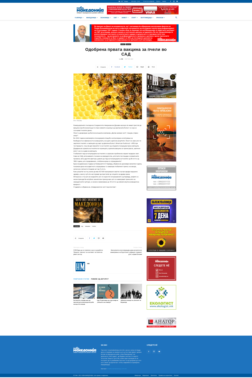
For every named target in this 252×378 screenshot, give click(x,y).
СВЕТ (115, 18)
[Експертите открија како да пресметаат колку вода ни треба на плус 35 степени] (84, 291)
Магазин (128, 44)
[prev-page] (74, 308)
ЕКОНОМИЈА (105, 18)
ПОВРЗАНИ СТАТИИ (81, 279)
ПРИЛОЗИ (159, 18)
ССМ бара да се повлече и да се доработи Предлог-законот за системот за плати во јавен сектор (88, 252)
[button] (176, 18)
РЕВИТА (158, 1)
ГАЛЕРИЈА (78, 18)
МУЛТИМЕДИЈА (146, 18)
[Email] (99, 238)
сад (82, 226)
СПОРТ (133, 18)
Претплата (154, 375)
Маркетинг (146, 375)
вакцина (87, 226)
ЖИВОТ (124, 18)
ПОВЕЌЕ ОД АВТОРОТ (100, 279)
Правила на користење (165, 375)
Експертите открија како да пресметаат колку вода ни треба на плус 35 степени (83, 302)
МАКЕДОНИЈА (91, 18)
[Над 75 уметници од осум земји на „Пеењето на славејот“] (107, 291)
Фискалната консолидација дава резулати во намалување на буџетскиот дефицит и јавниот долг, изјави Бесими (126, 252)
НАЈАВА (164, 1)
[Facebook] (170, 1)
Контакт (176, 375)
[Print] (103, 238)
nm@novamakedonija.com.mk (117, 369)
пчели (94, 226)
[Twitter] (94, 238)
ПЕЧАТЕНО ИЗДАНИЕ (148, 1)
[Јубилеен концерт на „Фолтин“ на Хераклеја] (131, 291)
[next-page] (78, 308)
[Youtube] (177, 1)
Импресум (138, 375)
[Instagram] (173, 1)
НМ (122, 59)
